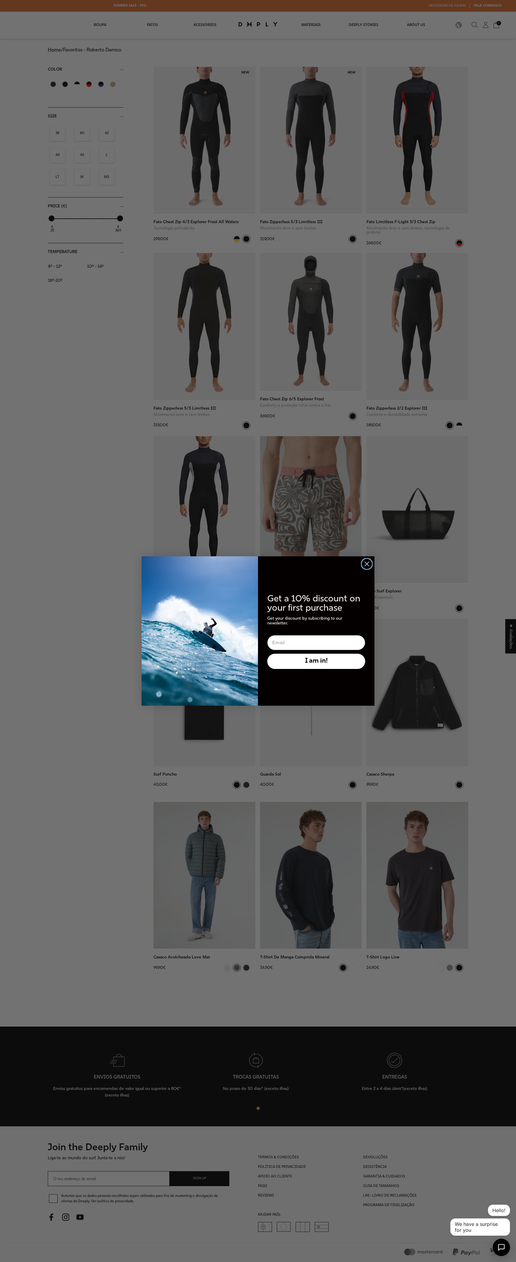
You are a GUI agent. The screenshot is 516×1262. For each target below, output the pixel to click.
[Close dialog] (367, 564)
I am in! (316, 661)
